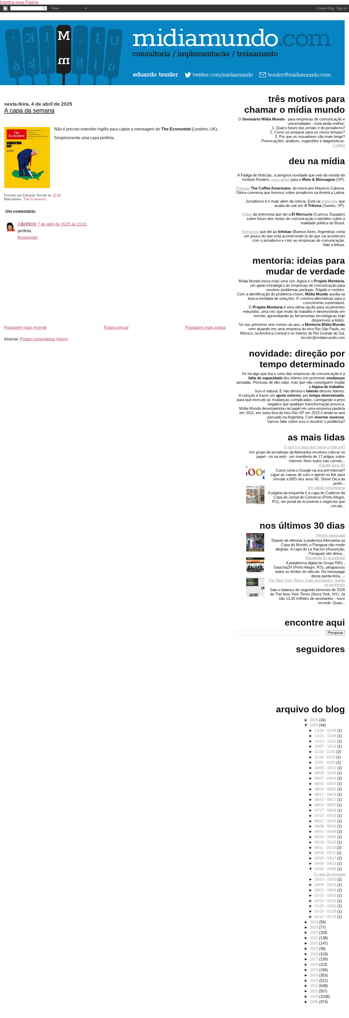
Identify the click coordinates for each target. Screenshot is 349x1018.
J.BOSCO (27, 224)
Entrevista (250, 231)
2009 (314, 1002)
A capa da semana (29, 110)
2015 (314, 970)
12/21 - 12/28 (326, 736)
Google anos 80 (332, 465)
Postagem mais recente (25, 327)
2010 (314, 996)
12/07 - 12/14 (326, 746)
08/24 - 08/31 (326, 789)
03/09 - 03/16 (326, 884)
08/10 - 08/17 (326, 799)
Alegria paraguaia (330, 535)
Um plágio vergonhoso (326, 487)
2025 (314, 725)
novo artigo (280, 179)
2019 (314, 948)
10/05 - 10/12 (326, 768)
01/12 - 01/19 (326, 916)
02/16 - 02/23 (326, 901)
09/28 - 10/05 (326, 773)
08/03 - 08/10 (326, 805)
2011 (314, 991)
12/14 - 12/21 (326, 741)
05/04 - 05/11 (326, 852)
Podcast (243, 188)
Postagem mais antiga (205, 327)
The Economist (35, 199)
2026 (314, 720)
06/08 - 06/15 (326, 826)
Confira (339, 145)
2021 (314, 938)
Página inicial (116, 327)
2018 (314, 954)
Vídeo (247, 214)
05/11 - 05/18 (326, 847)
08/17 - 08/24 (326, 794)
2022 (314, 932)
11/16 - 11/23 (325, 757)
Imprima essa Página (19, 2)
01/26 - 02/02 (326, 906)
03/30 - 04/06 (326, 869)
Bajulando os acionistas (325, 558)
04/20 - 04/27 (326, 858)
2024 (314, 922)
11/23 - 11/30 (325, 751)
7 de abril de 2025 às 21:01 (62, 224)
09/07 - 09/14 (326, 778)
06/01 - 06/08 (326, 831)
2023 (314, 927)
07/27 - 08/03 (326, 810)
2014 (314, 975)
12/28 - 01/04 (326, 730)
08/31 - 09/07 (326, 783)
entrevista (329, 201)
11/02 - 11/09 (325, 762)
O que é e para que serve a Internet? (314, 447)
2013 (314, 980)
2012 (314, 985)
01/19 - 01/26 (326, 911)
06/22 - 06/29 (326, 821)
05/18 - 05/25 (326, 842)
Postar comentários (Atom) (44, 339)
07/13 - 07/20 (326, 815)
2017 (314, 959)
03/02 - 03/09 (326, 890)
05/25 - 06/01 (326, 837)
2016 (314, 964)
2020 (314, 943)
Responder (28, 237)
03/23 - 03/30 (326, 879)
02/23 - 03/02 (326, 895)
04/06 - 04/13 (326, 863)
